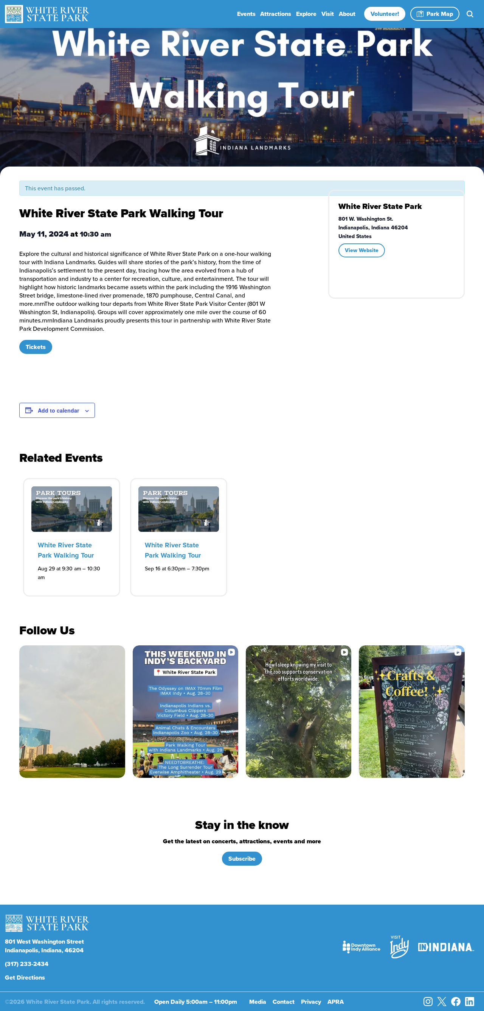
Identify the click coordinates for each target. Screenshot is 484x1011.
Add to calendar (58, 410)
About (347, 13)
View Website (362, 250)
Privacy (311, 1001)
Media (257, 1001)
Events (246, 13)
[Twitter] (441, 1001)
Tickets (36, 347)
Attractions (275, 13)
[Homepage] (48, 14)
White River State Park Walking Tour (66, 550)
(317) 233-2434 (26, 964)
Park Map (440, 13)
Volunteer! (385, 13)
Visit (327, 13)
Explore (306, 13)
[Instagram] (428, 1001)
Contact (284, 1001)
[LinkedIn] (469, 1001)
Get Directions (25, 977)
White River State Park (380, 206)
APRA (335, 1001)
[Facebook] (455, 1001)
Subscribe (242, 858)
